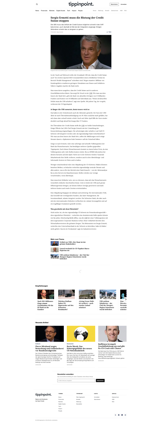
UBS (90, 93)
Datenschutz (114, 10)
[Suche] (36, 4)
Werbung (100, 10)
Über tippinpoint (80, 397)
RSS (125, 10)
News (37, 10)
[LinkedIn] (122, 415)
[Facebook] (118, 415)
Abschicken (100, 380)
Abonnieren (114, 4)
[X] (115, 415)
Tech (68, 10)
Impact (74, 10)
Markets (52, 10)
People (80, 10)
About (94, 10)
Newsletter (79, 404)
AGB (121, 10)
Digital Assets (60, 10)
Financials (44, 10)
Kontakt (107, 10)
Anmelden (124, 4)
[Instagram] (125, 415)
